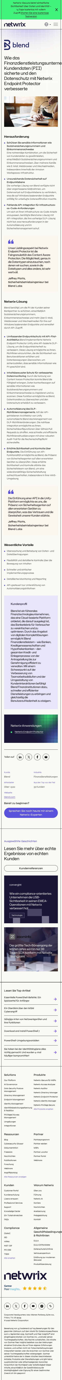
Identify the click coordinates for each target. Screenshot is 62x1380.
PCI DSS (7, 1250)
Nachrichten (9, 1156)
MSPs (36, 1148)
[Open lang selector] (47, 24)
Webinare (8, 1168)
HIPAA (6, 1241)
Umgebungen (10, 1122)
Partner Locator (41, 1152)
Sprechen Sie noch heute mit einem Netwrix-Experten (31, 812)
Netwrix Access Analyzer (44, 1084)
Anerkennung (39, 1211)
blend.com (9, 797)
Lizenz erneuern (11, 1199)
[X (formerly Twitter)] (28, 757)
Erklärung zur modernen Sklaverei (44, 1258)
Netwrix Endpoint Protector (29, 731)
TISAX (6, 1254)
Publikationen (10, 1160)
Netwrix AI (38, 1199)
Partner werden (40, 1143)
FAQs (6, 1219)
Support (7, 1207)
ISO (5, 1237)
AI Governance (10, 1084)
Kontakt (37, 1219)
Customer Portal (11, 1190)
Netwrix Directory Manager (46, 1092)
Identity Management (13, 1104)
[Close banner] (56, 9)
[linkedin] (20, 757)
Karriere (37, 1203)
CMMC (7, 1233)
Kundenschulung (11, 1195)
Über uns (37, 1190)
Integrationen (10, 1126)
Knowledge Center (12, 1211)
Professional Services (13, 1203)
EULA (36, 1241)
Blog (6, 1139)
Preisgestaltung (40, 1215)
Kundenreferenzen (31, 868)
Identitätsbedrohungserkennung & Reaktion (16, 1109)
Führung (37, 1195)
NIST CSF (8, 1246)
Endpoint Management (14, 1099)
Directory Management (14, 1095)
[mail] (46, 757)
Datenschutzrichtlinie (43, 1249)
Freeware (8, 1152)
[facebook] (37, 757)
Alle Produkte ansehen (43, 1109)
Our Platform (10, 1080)
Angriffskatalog (10, 1172)
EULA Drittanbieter (42, 1245)
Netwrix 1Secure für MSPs (45, 1080)
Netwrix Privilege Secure (44, 1105)
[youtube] (33, 1306)
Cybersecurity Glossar (13, 1143)
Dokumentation (11, 1148)
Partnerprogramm (42, 1139)
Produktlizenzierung (42, 1264)
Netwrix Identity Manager (45, 1101)
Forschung (9, 1164)
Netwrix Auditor (40, 1088)
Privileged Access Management (11, 1116)
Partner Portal (40, 1156)
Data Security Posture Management (13, 1089)
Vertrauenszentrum (42, 1253)
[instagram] (42, 1306)
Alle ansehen (9, 1258)
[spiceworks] (50, 1306)
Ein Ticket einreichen (13, 1215)
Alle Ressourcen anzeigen (15, 1177)
